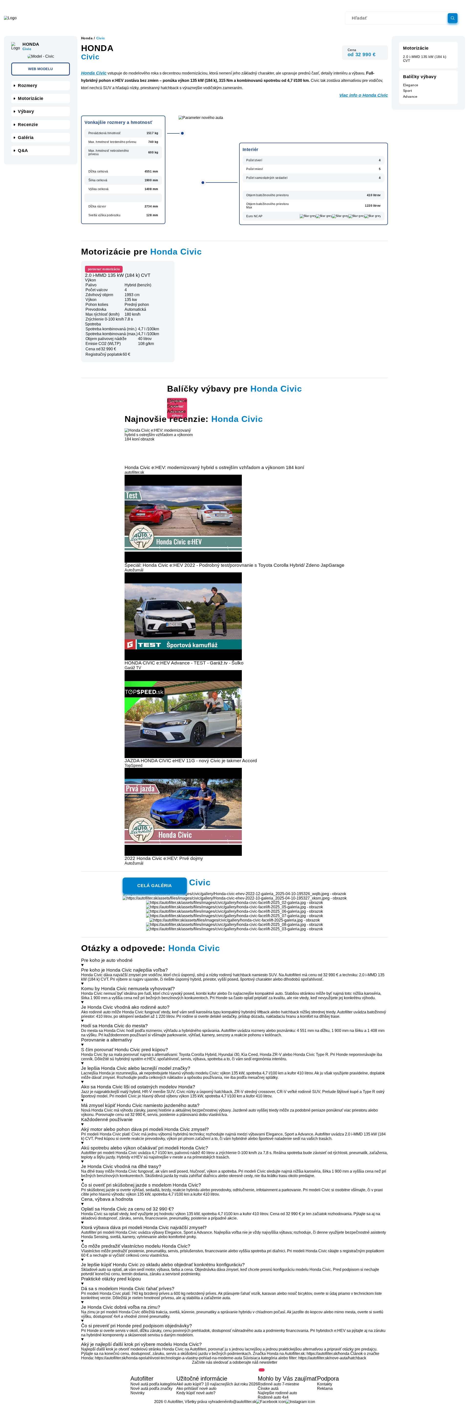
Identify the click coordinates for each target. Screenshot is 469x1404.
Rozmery (27, 85)
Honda (87, 38)
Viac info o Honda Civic (363, 95)
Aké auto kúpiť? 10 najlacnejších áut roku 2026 (217, 1384)
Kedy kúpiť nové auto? (195, 1393)
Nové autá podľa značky (151, 1388)
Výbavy (26, 111)
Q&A (23, 150)
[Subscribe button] (262, 1370)
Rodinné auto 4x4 (273, 1397)
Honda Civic (94, 73)
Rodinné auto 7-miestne (278, 1384)
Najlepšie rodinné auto (277, 1393)
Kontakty (324, 1384)
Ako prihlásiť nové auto (196, 1388)
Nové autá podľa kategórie (153, 1384)
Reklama (325, 1388)
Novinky (137, 1393)
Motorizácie (30, 98)
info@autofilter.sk (241, 1402)
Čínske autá (268, 1388)
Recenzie (28, 124)
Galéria (26, 137)
